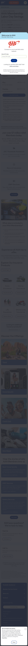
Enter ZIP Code (5, 54)
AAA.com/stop (14, 66)
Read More (4, 637)
